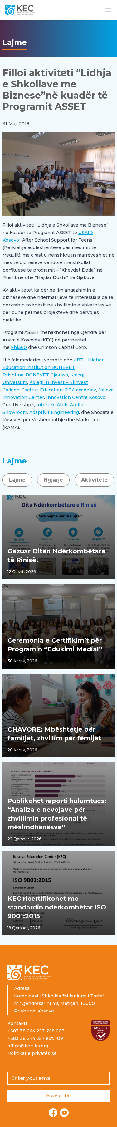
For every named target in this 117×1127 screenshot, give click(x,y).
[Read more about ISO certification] (100, 1030)
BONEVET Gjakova (47, 375)
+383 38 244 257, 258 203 (36, 1031)
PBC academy (80, 390)
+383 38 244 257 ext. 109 (35, 1038)
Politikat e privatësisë (32, 1053)
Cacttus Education (42, 390)
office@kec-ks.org (27, 1046)
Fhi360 (19, 347)
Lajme (17, 480)
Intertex (45, 405)
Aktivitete (94, 480)
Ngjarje (53, 480)
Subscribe (58, 1096)
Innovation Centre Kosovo (75, 397)
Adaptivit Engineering (54, 412)
